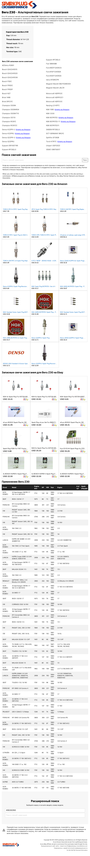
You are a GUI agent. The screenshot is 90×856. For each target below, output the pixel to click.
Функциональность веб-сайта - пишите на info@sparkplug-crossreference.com (64, 846)
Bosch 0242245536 (10, 77)
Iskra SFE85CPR (52, 80)
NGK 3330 (50, 113)
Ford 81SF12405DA (53, 72)
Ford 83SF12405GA (53, 76)
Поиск (85, 160)
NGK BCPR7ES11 (52, 125)
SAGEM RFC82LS (53, 129)
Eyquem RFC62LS (9, 149)
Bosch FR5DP (7, 89)
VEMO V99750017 (53, 149)
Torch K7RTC (51, 141)
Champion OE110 (8, 117)
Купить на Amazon (23, 129)
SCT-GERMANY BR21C (55, 133)
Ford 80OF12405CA (53, 68)
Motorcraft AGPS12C (54, 101)
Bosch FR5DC (7, 85)
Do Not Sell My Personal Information (77, 850)
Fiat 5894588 (51, 64)
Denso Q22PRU (8, 141)
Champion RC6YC (9, 121)
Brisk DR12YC (7, 101)
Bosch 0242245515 (9, 69)
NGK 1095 (50, 109)
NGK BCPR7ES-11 (53, 121)
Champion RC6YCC (9, 125)
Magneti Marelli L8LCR (55, 88)
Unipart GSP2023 (53, 146)
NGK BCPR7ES (52, 117)
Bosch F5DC (7, 81)
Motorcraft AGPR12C (54, 93)
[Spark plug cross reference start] (11, 845)
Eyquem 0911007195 (10, 146)
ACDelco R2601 (8, 65)
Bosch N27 (6, 93)
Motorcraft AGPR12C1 (54, 97)
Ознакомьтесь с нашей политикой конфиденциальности (70, 848)
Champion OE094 (9, 105)
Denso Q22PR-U (8, 137)
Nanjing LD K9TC (53, 105)
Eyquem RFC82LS (53, 60)
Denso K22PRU (8, 133)
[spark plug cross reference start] (19, 8)
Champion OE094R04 (10, 109)
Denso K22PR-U (8, 129)
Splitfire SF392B (52, 137)
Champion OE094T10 (10, 113)
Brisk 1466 (6, 97)
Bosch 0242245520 (9, 73)
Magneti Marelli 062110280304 (58, 84)
